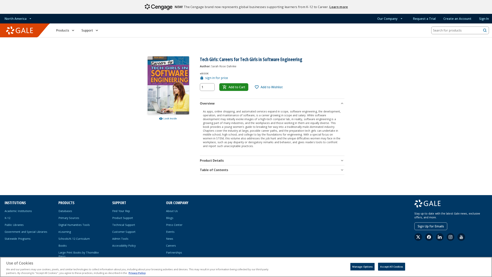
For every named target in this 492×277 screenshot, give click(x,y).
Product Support (122, 218)
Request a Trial (424, 19)
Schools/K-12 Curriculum (74, 238)
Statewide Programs (18, 238)
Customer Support (124, 232)
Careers (171, 245)
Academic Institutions (18, 211)
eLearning (64, 232)
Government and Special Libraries (26, 232)
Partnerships (174, 252)
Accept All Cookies (391, 266)
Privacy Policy (137, 273)
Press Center (174, 225)
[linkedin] (440, 237)
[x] (418, 237)
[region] (246, 267)
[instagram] (450, 237)
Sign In (484, 19)
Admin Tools (120, 238)
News (169, 238)
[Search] (485, 30)
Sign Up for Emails (431, 226)
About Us (172, 211)
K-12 (8, 218)
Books (62, 245)
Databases (65, 211)
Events (170, 232)
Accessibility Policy (124, 245)
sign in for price (216, 78)
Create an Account (457, 19)
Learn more (338, 7)
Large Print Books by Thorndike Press (78, 254)
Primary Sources (68, 218)
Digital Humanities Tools (74, 225)
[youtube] (461, 237)
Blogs (169, 218)
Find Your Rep (121, 211)
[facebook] (429, 237)
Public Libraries (14, 225)
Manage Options (362, 266)
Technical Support (123, 225)
